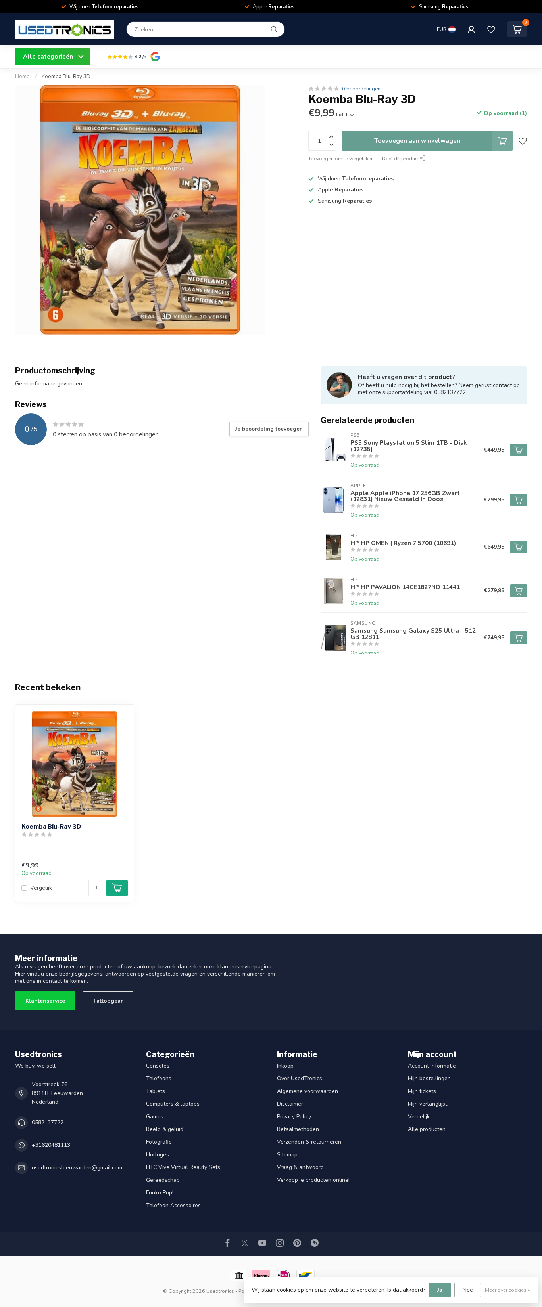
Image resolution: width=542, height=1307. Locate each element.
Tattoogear (108, 1001)
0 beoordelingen (361, 88)
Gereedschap (163, 1180)
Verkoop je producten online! (313, 1180)
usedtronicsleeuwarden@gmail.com (77, 1167)
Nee (468, 1290)
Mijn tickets (422, 1091)
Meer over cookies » (507, 1289)
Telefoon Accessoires (173, 1205)
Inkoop (285, 1066)
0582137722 (47, 1122)
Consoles (157, 1066)
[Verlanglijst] (491, 29)
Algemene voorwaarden (307, 1091)
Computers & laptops (173, 1104)
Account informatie (432, 1066)
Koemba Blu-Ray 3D (66, 76)
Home (22, 76)
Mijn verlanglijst (427, 1104)
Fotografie (159, 1142)
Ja (439, 1290)
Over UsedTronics (299, 1078)
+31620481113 (51, 1145)
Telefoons (158, 1078)
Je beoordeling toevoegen (269, 428)
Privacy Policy (294, 1116)
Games (154, 1116)
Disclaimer (290, 1104)
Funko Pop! (159, 1192)
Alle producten (427, 1129)
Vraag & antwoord (300, 1167)
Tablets (155, 1091)
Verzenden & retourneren (309, 1142)
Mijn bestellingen (429, 1078)
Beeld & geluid (164, 1129)
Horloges (157, 1154)
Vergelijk (41, 888)
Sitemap (287, 1154)
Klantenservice (45, 1001)
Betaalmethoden (298, 1129)
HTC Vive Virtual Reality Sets (183, 1167)
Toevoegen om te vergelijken (341, 158)
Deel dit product (401, 158)
